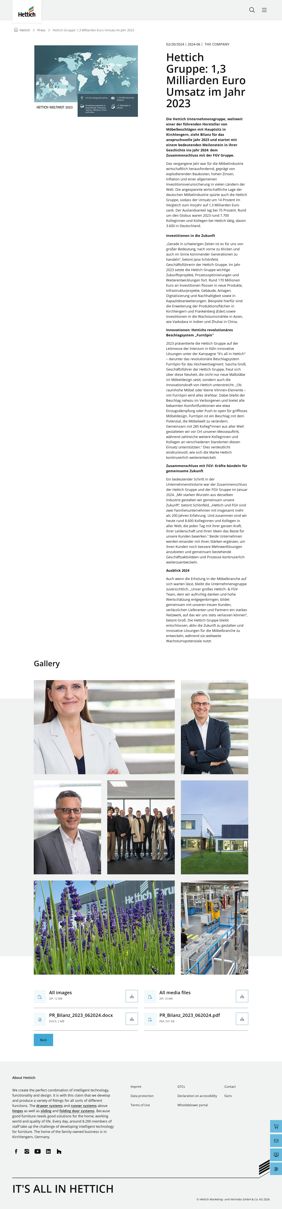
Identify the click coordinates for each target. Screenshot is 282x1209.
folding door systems (76, 1111)
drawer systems (49, 1105)
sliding (46, 1111)
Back (43, 1040)
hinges (17, 1111)
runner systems (84, 1105)
